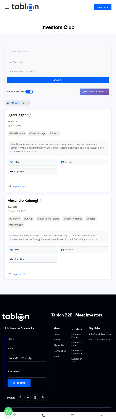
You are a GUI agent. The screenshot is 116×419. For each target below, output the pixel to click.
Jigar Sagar (17, 115)
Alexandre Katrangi (23, 200)
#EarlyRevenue (17, 133)
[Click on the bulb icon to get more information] (29, 115)
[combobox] (14, 358)
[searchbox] (26, 371)
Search (58, 80)
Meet (18, 162)
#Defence (14, 218)
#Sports (54, 133)
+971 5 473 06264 (99, 339)
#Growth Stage (37, 133)
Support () (19, 186)
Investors (76, 329)
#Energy (28, 218)
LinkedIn (69, 162)
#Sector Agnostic (72, 218)
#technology (16, 224)
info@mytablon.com (100, 334)
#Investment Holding (48, 218)
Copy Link (19, 171)
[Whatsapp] (8, 411)
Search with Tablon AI (96, 91)
